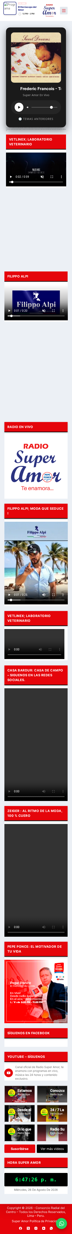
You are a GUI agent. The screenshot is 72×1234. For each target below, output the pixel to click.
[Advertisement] (36, 229)
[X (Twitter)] (28, 1228)
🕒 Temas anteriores (35, 119)
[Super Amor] (49, 10)
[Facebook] (20, 1228)
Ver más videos (52, 1149)
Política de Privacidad (45, 1221)
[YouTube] (44, 1228)
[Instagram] (36, 1228)
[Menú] (64, 10)
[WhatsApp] (51, 1228)
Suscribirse (20, 1149)
